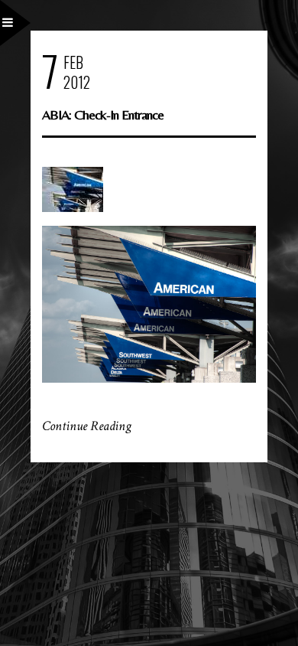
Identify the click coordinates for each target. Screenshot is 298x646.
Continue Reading (86, 426)
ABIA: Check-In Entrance (103, 114)
